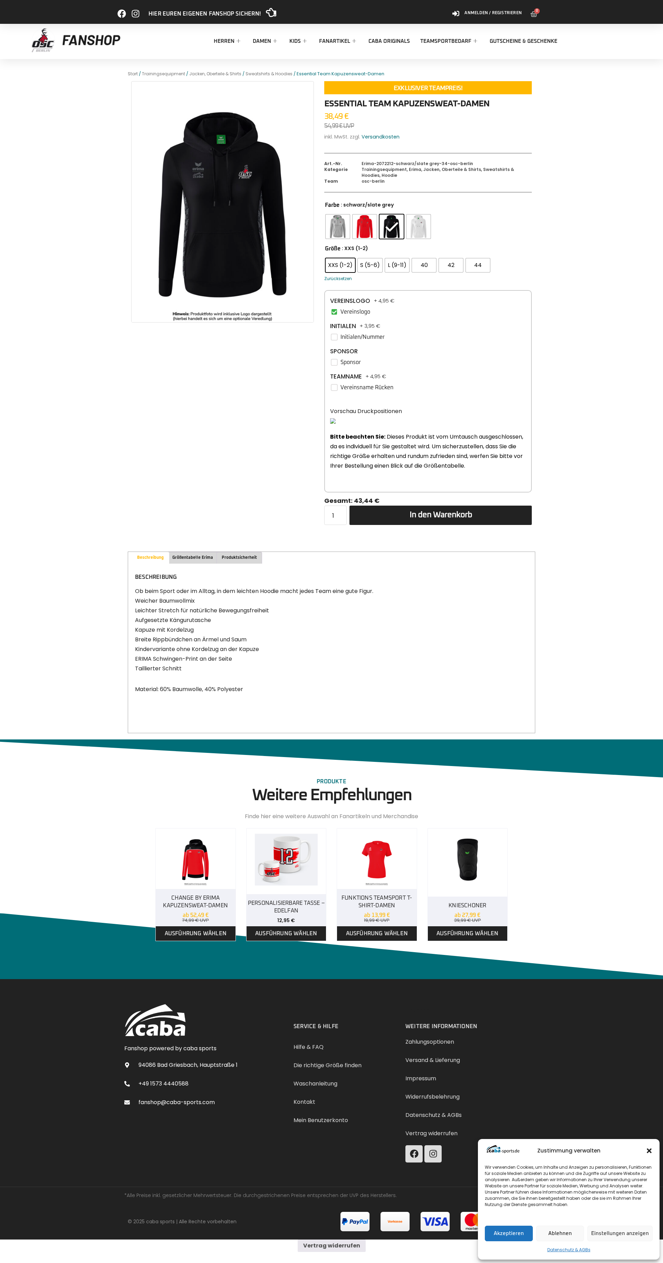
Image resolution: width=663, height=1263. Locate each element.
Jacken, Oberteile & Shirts (215, 74)
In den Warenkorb (441, 515)
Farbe (332, 205)
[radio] (338, 226)
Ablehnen (560, 1233)
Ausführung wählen (196, 933)
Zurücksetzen (338, 278)
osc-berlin (373, 181)
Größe (332, 248)
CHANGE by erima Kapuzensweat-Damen (195, 901)
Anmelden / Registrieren (493, 13)
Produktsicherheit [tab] (239, 558)
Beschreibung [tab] (150, 558)
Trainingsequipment (163, 74)
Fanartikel (334, 41)
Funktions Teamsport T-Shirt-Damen (377, 901)
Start (133, 74)
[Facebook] (121, 11)
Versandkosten (381, 136)
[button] (649, 1150)
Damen (262, 41)
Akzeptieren (509, 1233)
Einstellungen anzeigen (620, 1233)
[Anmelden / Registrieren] (455, 11)
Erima (415, 169)
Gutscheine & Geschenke (523, 41)
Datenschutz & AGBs (568, 1250)
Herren (224, 41)
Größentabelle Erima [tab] (192, 558)
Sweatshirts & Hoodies (269, 74)
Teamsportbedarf (445, 41)
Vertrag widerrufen (331, 1246)
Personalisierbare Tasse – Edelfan (286, 906)
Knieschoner (467, 905)
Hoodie (389, 175)
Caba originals (389, 41)
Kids (295, 41)
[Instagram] (135, 11)
